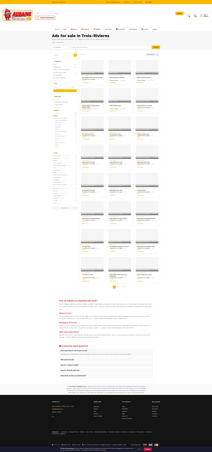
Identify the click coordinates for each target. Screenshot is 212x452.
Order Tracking (98, 416)
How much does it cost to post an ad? (74, 350)
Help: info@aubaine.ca (113, 2)
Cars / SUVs (89, 432)
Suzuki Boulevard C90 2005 (116, 77)
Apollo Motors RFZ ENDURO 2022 (146, 246)
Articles (145, 29)
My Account (155, 406)
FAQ (95, 411)
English (150, 2)
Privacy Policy (56, 444)
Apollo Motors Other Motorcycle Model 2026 (118, 275)
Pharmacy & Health (113, 432)
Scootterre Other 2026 (143, 134)
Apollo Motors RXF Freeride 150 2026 (92, 77)
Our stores (127, 2)
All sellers (57, 99)
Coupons (86, 29)
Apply (65, 90)
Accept (148, 449)
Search (179, 13)
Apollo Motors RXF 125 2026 (144, 105)
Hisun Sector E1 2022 (87, 134)
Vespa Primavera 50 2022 (143, 77)
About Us (124, 416)
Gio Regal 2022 (86, 246)
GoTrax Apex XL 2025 (115, 134)
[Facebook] (52, 417)
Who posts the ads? (67, 359)
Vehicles (82, 432)
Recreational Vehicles (100, 432)
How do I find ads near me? (70, 370)
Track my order (137, 2)
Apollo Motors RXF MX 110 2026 (117, 218)
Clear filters (65, 208)
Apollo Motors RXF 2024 (88, 190)
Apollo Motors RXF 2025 (88, 162)
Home (57, 29)
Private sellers (59, 104)
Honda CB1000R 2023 (115, 105)
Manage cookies (67, 444)
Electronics (149, 432)
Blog (123, 413)
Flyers (74, 29)
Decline (139, 449)
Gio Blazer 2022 (141, 190)
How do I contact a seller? (70, 365)
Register (206, 16)
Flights (97, 29)
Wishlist (154, 411)
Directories (121, 29)
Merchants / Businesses (61, 102)
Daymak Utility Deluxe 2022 (144, 274)
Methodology (77, 444)
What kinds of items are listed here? (73, 376)
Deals (123, 406)
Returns (96, 409)
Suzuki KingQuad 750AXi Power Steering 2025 (90, 106)
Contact (96, 413)
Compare (154, 413)
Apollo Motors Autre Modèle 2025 (91, 218)
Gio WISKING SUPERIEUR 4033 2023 (119, 246)
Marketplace (133, 29)
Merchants (108, 29)
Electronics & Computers (128, 432)
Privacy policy (102, 450)
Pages (155, 29)
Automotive (64, 432)
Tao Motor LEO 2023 (87, 274)
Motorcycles (140, 432)
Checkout (154, 416)
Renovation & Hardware (58, 433)
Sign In (206, 15)
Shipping (96, 406)
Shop (64, 29)
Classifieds (125, 409)
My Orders (155, 409)
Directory (124, 411)
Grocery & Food (73, 432)
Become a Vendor (127, 418)
